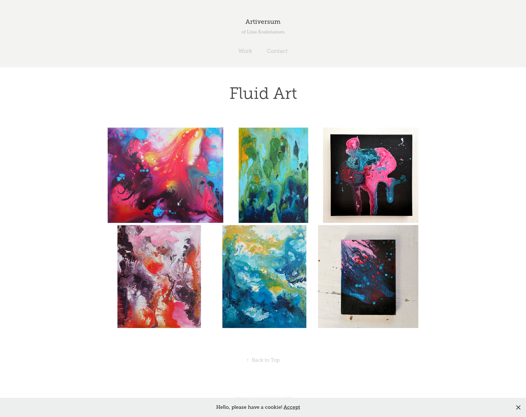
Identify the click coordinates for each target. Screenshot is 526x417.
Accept (292, 407)
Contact (277, 51)
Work (245, 51)
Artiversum (263, 21)
